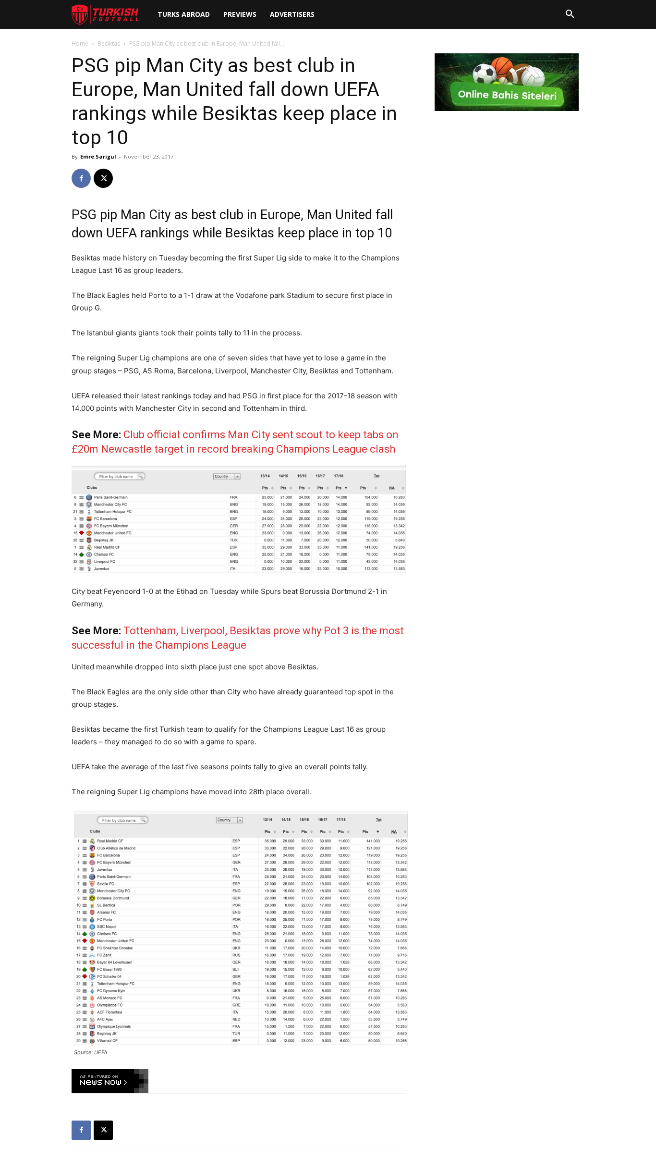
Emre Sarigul (98, 156)
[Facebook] (81, 178)
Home (80, 43)
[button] (570, 14)
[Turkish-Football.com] (105, 14)
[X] (103, 178)
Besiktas (108, 43)
